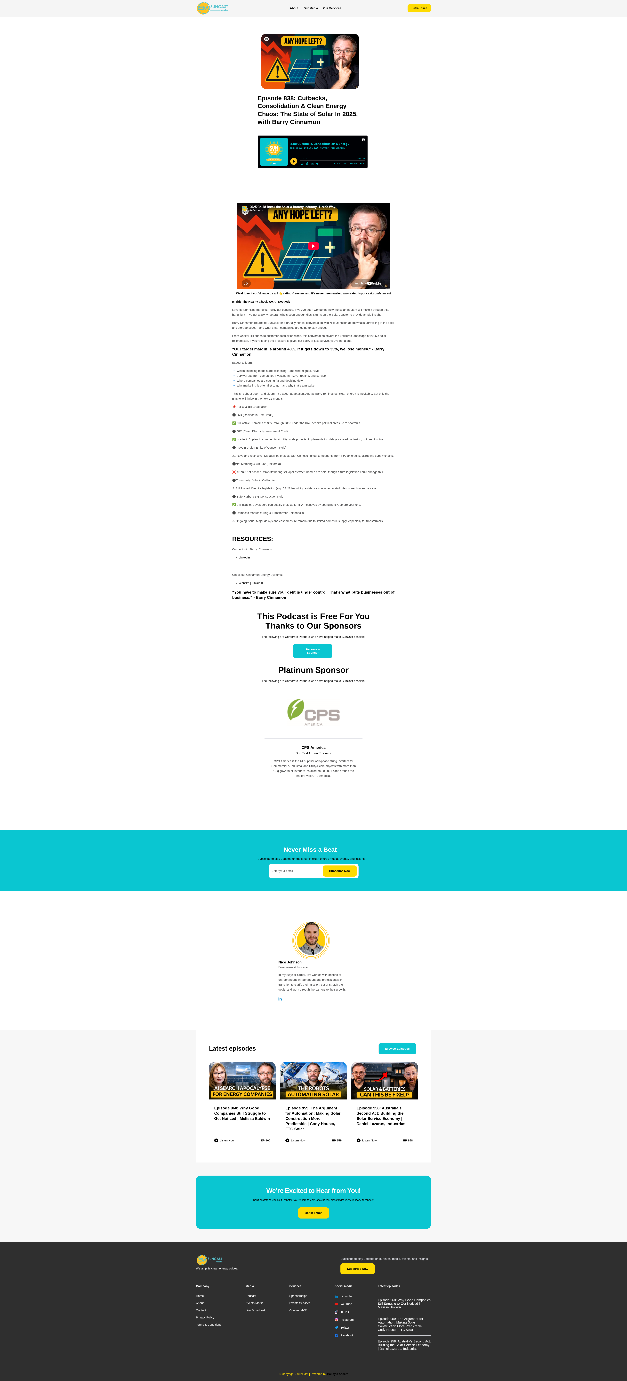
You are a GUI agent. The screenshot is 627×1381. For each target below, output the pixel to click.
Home (200, 1296)
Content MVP (298, 1310)
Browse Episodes (397, 1048)
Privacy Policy (205, 1317)
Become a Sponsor (313, 651)
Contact (201, 1310)
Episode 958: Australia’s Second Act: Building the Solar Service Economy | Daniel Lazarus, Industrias (404, 1345)
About (294, 8)
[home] (212, 8)
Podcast (251, 1296)
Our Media (311, 8)
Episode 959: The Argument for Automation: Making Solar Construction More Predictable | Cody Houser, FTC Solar (401, 1324)
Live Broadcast (255, 1310)
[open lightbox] (310, 61)
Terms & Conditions (208, 1324)
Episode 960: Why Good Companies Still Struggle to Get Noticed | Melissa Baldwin (404, 1303)
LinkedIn (244, 557)
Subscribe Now (357, 1268)
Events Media (254, 1303)
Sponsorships (298, 1296)
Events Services (299, 1303)
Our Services (332, 8)
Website (244, 583)
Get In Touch (419, 8)
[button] (311, 8)
